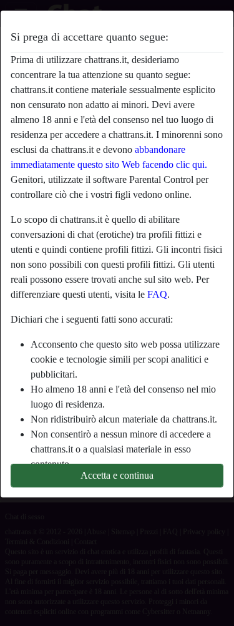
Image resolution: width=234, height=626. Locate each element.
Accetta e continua (117, 475)
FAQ (157, 294)
